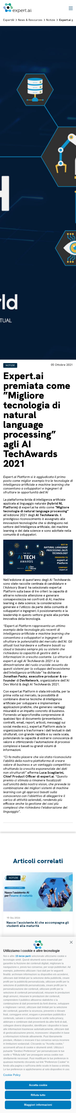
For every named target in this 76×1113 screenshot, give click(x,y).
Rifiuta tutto (38, 1095)
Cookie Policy (11, 1074)
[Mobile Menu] (71, 8)
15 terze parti (23, 956)
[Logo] (17, 8)
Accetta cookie (38, 1085)
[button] (71, 942)
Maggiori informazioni (38, 1104)
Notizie (10, 365)
